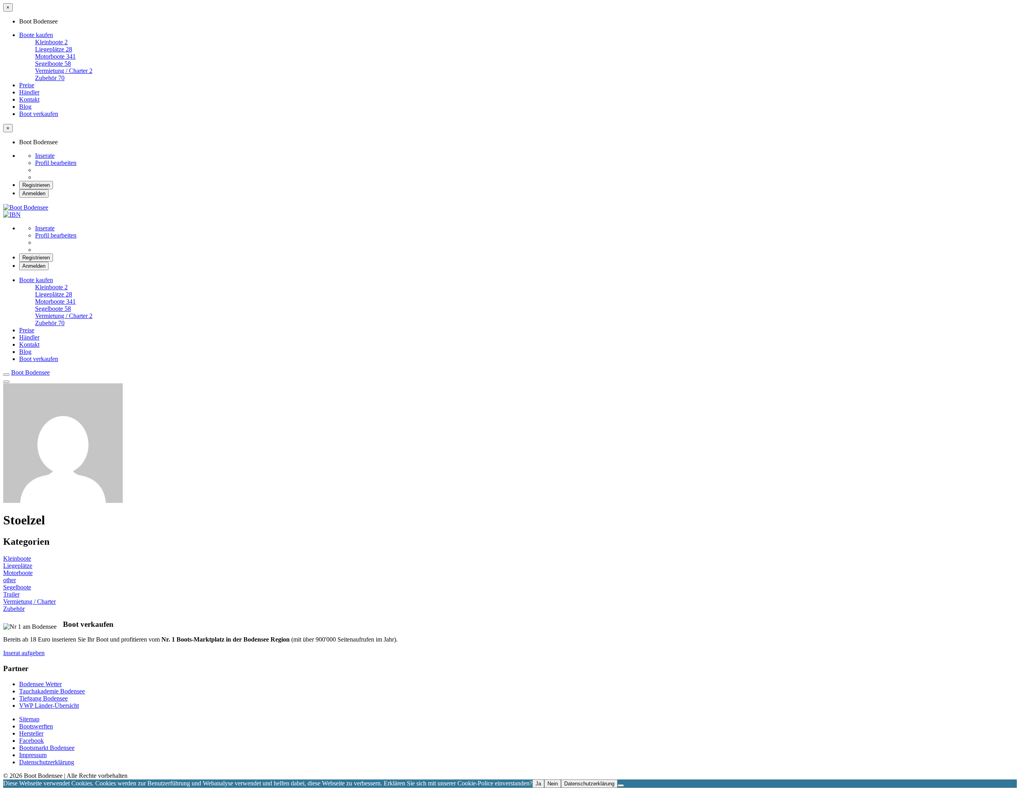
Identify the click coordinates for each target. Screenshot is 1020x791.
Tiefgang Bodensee (43, 698)
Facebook (31, 740)
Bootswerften (36, 726)
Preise (26, 85)
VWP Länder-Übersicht (49, 705)
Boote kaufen (36, 34)
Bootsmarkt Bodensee (47, 747)
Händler (29, 92)
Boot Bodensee (30, 372)
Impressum (33, 755)
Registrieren (36, 185)
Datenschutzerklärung (46, 762)
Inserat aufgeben (24, 653)
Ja (538, 784)
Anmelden (33, 193)
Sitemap (29, 719)
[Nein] (621, 785)
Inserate (45, 155)
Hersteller (31, 733)
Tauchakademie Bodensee (52, 691)
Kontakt (29, 99)
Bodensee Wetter (40, 684)
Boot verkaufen (38, 113)
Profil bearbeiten (55, 162)
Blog (25, 106)
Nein (552, 784)
